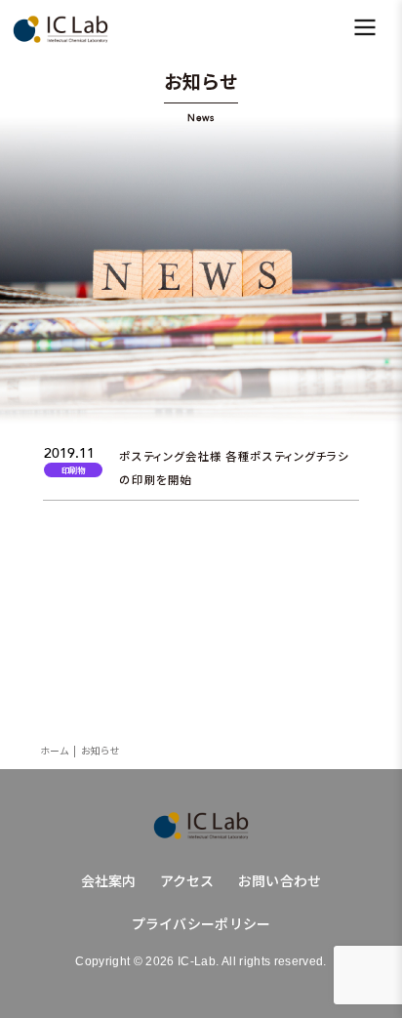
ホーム (54, 750)
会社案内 (109, 881)
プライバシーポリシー (201, 924)
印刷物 (73, 469)
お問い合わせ (280, 881)
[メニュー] (364, 29)
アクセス (187, 881)
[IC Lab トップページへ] (201, 825)
